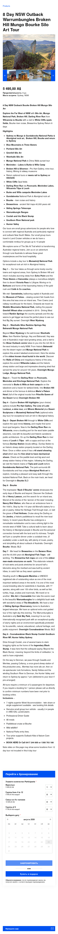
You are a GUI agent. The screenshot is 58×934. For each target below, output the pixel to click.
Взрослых (10, 786)
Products (6, 6)
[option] (9, 75)
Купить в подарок (29, 873)
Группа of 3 (13, 808)
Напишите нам (12, 928)
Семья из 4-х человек (15, 800)
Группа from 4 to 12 (14, 793)
